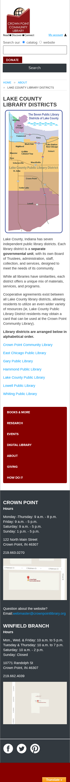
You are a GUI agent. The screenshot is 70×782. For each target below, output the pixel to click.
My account (56, 34)
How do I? (14, 477)
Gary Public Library (18, 361)
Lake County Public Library (24, 377)
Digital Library (18, 445)
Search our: (12, 42)
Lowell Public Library (19, 386)
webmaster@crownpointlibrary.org (39, 613)
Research (14, 423)
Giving (11, 467)
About (22, 82)
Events (12, 434)
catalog (31, 42)
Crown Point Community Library (27, 345)
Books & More (17, 412)
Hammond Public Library (22, 369)
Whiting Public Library (20, 394)
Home (7, 82)
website (48, 42)
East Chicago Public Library (24, 353)
